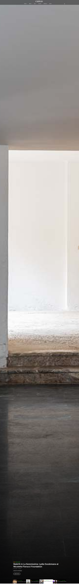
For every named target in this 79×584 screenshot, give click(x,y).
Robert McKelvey (16, 570)
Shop (50, 3)
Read (25, 3)
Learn (39, 3)
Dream (45, 3)
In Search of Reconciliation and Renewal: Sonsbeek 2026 (38, 565)
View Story (16, 573)
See (35, 3)
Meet (30, 3)
